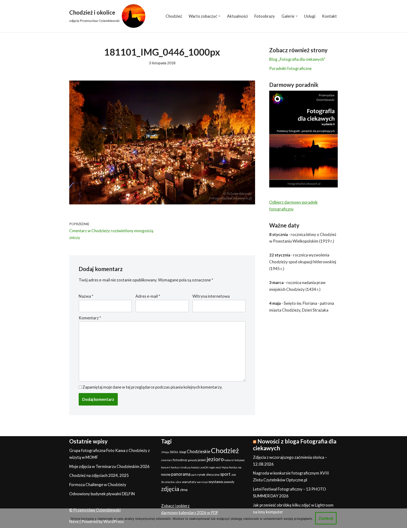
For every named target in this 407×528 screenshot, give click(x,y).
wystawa (215, 481)
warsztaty (189, 482)
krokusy (186, 467)
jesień (202, 460)
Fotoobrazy (264, 16)
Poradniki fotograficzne (290, 68)
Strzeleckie (168, 481)
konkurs (176, 467)
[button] (219, 16)
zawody (229, 482)
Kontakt (329, 16)
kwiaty (195, 467)
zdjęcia (170, 488)
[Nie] (401, 518)
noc (240, 467)
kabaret (229, 460)
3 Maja (165, 452)
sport (225, 474)
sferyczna (213, 474)
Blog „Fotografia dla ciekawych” (297, 59)
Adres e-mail (147, 296)
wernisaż (202, 481)
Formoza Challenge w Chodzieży (97, 484)
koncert (165, 467)
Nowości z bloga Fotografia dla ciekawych (294, 444)
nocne (166, 474)
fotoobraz (180, 460)
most (218, 467)
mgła (212, 467)
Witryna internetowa (211, 296)
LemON (203, 467)
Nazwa (86, 296)
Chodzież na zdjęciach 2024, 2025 (99, 475)
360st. (174, 452)
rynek (201, 474)
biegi (182, 452)
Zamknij (326, 518)
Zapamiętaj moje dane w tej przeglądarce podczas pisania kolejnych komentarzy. (152, 387)
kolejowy (239, 460)
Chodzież (174, 16)
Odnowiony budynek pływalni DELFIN (102, 493)
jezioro (215, 458)
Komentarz (90, 317)
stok (233, 474)
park (194, 474)
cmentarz (166, 460)
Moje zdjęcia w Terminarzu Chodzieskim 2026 (109, 466)
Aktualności (237, 16)
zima (183, 489)
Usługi (309, 16)
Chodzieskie (198, 451)
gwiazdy (192, 460)
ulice (178, 481)
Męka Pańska (229, 467)
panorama (181, 474)
